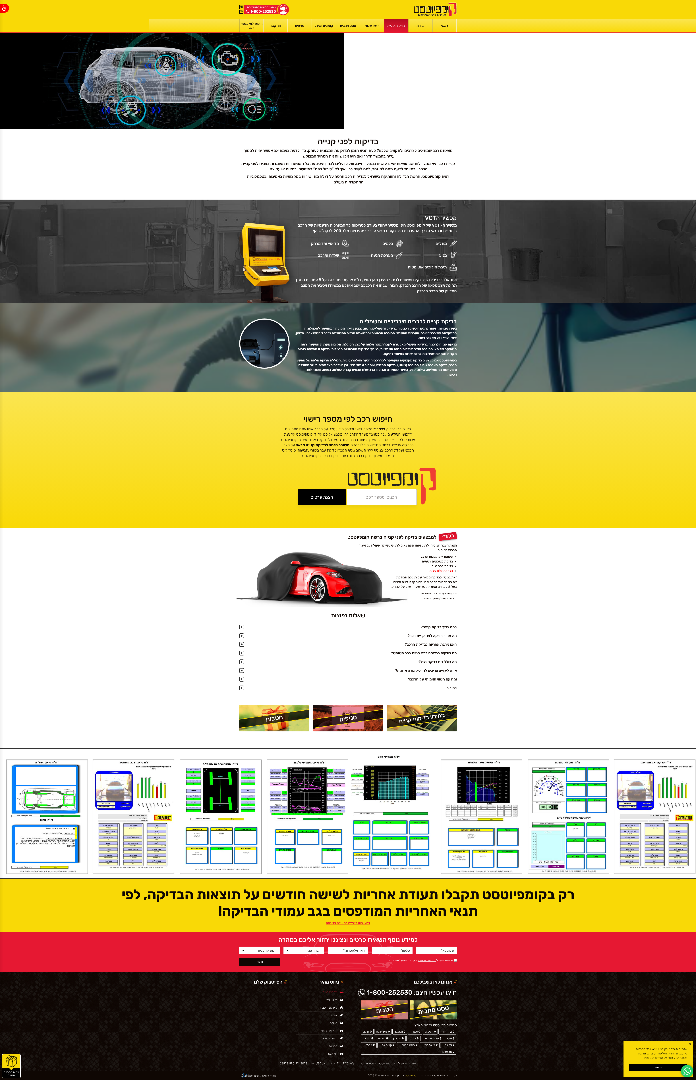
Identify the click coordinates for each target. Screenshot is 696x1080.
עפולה (448, 1045)
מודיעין (397, 1038)
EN (241, 7)
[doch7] (47, 817)
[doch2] (221, 817)
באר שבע (381, 1031)
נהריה (381, 1038)
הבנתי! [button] (658, 1067)
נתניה (366, 1038)
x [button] (690, 1044)
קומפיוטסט (410, 1075)
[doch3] (307, 817)
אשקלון (398, 1031)
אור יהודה (446, 1031)
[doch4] (391, 816)
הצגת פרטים (322, 497)
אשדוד (414, 1031)
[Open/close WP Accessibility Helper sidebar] (4, 8)
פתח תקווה (408, 1045)
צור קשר (332, 1054)
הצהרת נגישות (329, 1038)
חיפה (366, 1031)
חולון (449, 1038)
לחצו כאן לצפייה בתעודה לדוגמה (348, 923)
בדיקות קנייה (330, 992)
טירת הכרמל (431, 1038)
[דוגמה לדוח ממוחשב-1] (133, 816)
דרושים (333, 1046)
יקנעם (412, 1038)
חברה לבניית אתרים (265, 1076)
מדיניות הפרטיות (427, 960)
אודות (334, 1015)
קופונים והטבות (328, 1007)
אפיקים (429, 1031)
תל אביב (447, 1052)
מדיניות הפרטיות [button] (653, 1058)
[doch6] (568, 817)
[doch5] (481, 817)
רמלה (368, 1045)
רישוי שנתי (331, 1000)
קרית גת (387, 1045)
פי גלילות (429, 1045)
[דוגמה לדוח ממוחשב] (655, 816)
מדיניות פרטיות (328, 1031)
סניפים (333, 1023)
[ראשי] (435, 9)
